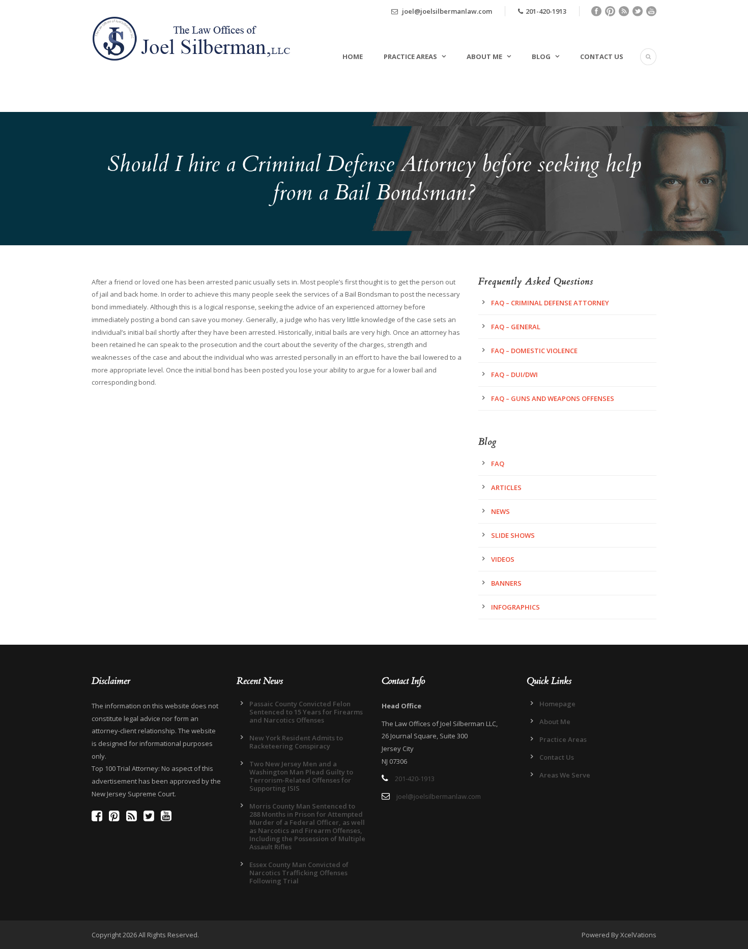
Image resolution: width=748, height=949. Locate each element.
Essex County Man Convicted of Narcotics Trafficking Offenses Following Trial (299, 872)
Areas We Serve (564, 775)
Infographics (515, 607)
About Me (484, 56)
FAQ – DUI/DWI (514, 374)
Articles (506, 487)
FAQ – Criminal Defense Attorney (550, 302)
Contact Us (601, 56)
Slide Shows (513, 535)
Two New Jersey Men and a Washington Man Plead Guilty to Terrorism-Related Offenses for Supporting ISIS (301, 776)
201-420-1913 (546, 11)
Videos (502, 559)
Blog (541, 56)
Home (352, 56)
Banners (506, 583)
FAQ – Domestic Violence (534, 350)
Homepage (557, 703)
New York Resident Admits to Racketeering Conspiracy (296, 742)
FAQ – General (515, 326)
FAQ (497, 463)
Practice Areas (410, 56)
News (500, 511)
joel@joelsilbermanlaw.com (446, 11)
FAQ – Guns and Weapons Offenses (552, 398)
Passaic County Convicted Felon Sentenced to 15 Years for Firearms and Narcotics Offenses (306, 712)
